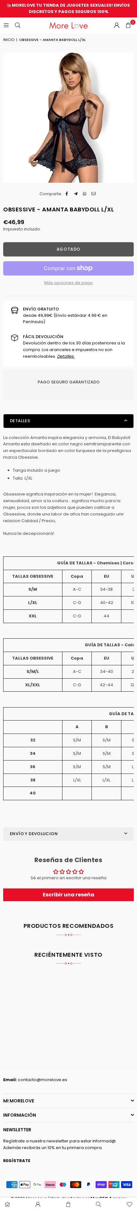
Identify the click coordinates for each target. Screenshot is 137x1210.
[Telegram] (76, 194)
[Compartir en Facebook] (67, 194)
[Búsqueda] (17, 25)
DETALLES (20, 421)
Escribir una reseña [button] (68, 894)
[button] (128, 25)
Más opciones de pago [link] (68, 283)
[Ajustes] (116, 25)
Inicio (8, 39)
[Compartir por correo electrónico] (93, 194)
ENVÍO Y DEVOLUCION (34, 834)
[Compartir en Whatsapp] (85, 194)
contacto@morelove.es (42, 1080)
